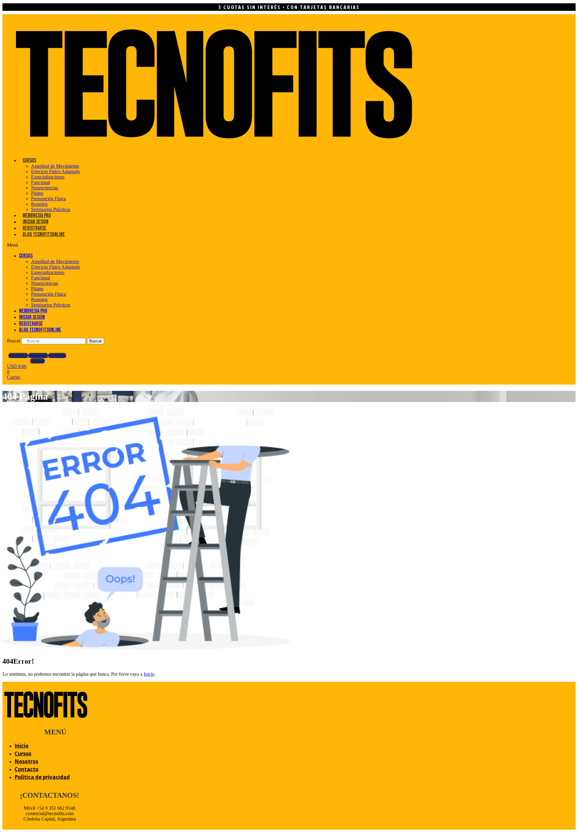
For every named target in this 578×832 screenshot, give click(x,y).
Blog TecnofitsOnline (44, 234)
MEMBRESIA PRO (37, 215)
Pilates (37, 193)
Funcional (40, 182)
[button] (112, 245)
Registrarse (34, 228)
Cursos (29, 160)
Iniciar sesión (35, 222)
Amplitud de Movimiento (55, 166)
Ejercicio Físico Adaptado (55, 171)
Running (39, 204)
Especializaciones (47, 176)
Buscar (13, 340)
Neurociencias (44, 187)
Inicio (149, 674)
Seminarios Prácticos (50, 209)
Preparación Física (48, 198)
